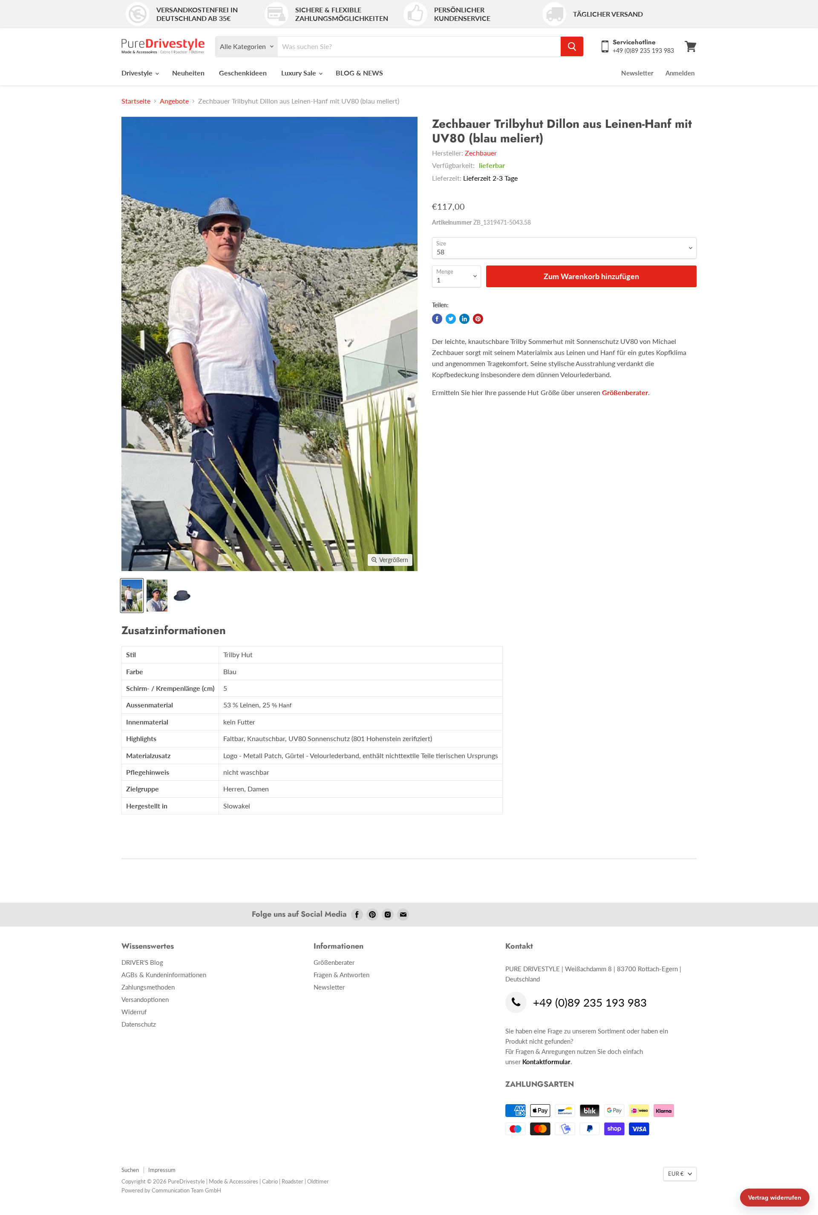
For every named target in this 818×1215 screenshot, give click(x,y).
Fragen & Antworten (341, 974)
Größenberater (625, 392)
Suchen (130, 1169)
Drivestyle (137, 73)
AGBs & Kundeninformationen (163, 974)
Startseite (135, 101)
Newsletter (637, 73)
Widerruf (134, 1012)
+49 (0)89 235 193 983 (590, 1003)
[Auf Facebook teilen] (437, 319)
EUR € (676, 1173)
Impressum (162, 1169)
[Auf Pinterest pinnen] (478, 319)
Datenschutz (138, 1024)
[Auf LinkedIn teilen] (464, 319)
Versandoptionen (145, 999)
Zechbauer (481, 153)
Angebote (174, 101)
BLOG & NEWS (359, 73)
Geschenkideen (243, 73)
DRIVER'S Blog (142, 962)
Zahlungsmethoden (148, 987)
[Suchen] (572, 46)
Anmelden (679, 73)
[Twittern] (451, 319)
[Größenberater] (601, 392)
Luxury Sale (299, 73)
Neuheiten (188, 73)
